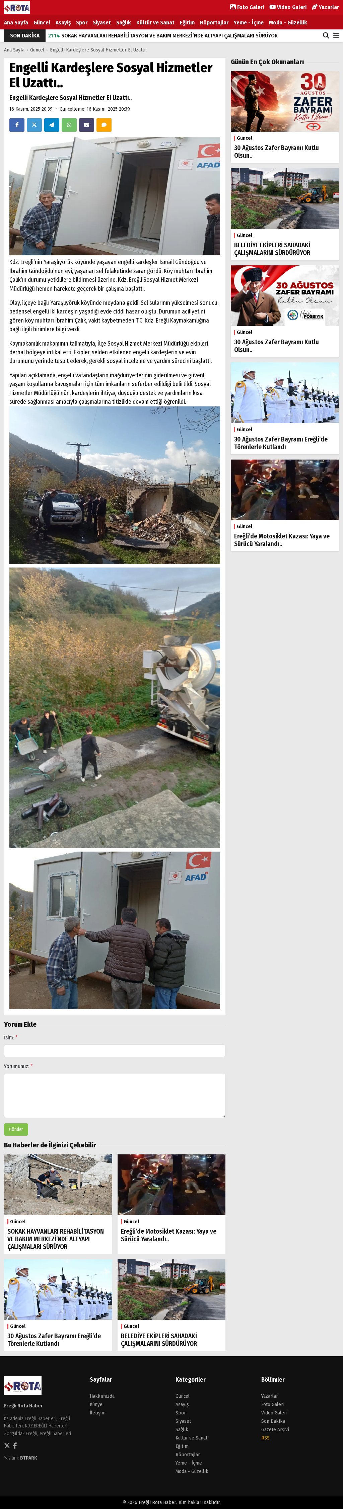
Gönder (16, 1129)
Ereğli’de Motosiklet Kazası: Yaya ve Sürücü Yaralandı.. (120, 35)
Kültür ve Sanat (155, 22)
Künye (96, 1404)
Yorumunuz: (18, 1066)
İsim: (11, 1037)
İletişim (98, 1413)
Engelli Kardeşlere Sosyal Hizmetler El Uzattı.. (98, 50)
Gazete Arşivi (275, 1429)
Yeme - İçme (249, 22)
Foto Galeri (250, 7)
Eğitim (187, 22)
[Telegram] (51, 125)
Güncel (41, 22)
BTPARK (28, 1458)
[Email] (86, 125)
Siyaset (102, 22)
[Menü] (336, 36)
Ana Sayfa (16, 22)
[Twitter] (34, 125)
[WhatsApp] (69, 125)
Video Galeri (291, 7)
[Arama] (326, 35)
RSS (265, 1438)
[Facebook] (16, 125)
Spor (81, 22)
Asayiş (63, 22)
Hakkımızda (102, 1396)
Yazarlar (328, 7)
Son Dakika (273, 1421)
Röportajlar (214, 22)
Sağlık (123, 22)
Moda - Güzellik (288, 22)
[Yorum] (104, 125)
